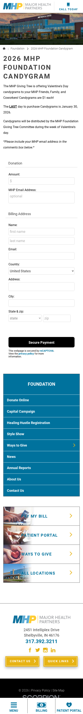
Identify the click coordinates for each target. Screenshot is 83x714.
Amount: (14, 174)
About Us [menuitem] (14, 479)
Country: (14, 264)
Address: (14, 279)
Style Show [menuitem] (15, 434)
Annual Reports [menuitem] (19, 468)
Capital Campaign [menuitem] (21, 411)
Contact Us (20, 661)
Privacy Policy (40, 690)
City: (11, 296)
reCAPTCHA (47, 350)
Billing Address (19, 214)
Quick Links (58, 661)
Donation (15, 163)
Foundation (18, 48)
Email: (12, 249)
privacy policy (26, 353)
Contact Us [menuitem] (15, 491)
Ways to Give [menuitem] (17, 445)
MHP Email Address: (22, 190)
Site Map (58, 690)
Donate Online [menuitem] (18, 400)
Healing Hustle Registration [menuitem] (28, 423)
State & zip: (16, 311)
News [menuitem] (11, 457)
